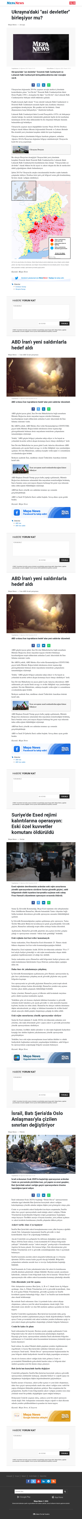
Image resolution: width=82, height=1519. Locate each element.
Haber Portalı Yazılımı (43, 1514)
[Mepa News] (15, 3)
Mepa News (12, 25)
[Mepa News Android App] (23, 1497)
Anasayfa (9, 1476)
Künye (17, 1476)
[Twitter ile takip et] (33, 1481)
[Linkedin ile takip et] (43, 1481)
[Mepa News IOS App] (58, 1497)
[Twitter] (38, 85)
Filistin (22, 1132)
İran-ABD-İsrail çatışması (29, 355)
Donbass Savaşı (21, 287)
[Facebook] (33, 85)
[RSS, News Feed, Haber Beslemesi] (53, 1481)
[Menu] (74, 3)
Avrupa (22, 25)
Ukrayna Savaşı (20, 289)
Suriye (22, 839)
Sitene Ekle (43, 1476)
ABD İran (18, 523)
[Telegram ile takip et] (48, 1481)
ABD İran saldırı (20, 526)
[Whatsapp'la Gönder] (48, 85)
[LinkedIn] (43, 85)
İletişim (24, 1476)
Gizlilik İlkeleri (33, 1476)
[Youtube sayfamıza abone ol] (38, 1481)
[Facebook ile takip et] (28, 1481)
